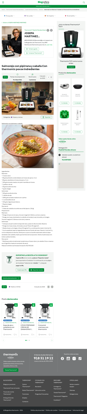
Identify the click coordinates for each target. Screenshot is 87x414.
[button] (84, 2)
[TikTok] (80, 359)
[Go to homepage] (43, 2)
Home (3, 9)
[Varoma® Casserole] (77, 86)
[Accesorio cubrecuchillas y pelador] (64, 86)
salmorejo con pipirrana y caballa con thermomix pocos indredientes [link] (61, 9)
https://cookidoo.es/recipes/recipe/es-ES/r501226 (17, 245)
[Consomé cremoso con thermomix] (45, 312)
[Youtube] (68, 359)
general (41, 9)
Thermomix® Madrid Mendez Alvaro (15, 9)
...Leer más (49, 45)
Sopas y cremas (8, 320)
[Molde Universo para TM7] (64, 114)
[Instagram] (74, 359)
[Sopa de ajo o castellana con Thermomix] (10, 312)
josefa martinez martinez (31, 9)
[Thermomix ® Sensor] (77, 114)
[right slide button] (52, 340)
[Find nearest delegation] (3, 2)
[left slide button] (3, 340)
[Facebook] (62, 359)
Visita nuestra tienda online (42, 6)
